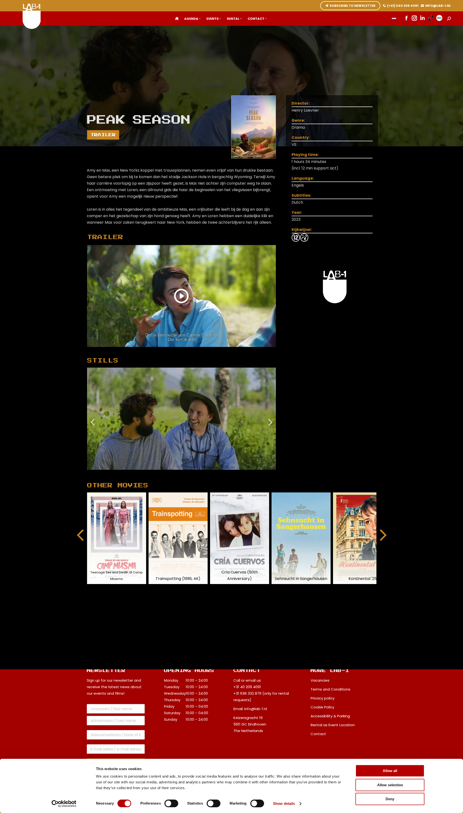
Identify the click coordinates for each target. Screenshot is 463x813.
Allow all (390, 771)
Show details (284, 803)
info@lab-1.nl (255, 708)
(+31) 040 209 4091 (402, 5)
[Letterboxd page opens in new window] (439, 18)
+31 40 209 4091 (247, 686)
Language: (303, 178)
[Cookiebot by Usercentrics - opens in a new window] (64, 803)
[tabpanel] (181, 419)
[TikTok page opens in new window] (431, 18)
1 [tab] (179, 473)
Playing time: (305, 154)
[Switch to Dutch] (394, 18)
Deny (390, 799)
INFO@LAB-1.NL (438, 5)
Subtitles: (301, 195)
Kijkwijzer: (302, 229)
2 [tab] (186, 473)
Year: (297, 212)
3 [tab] (193, 473)
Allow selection (390, 785)
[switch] (171, 803)
